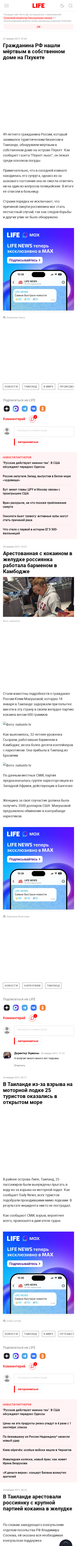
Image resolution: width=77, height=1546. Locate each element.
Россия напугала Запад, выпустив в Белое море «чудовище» (37, 478)
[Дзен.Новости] (6, 408)
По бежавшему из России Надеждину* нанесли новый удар (36, 1439)
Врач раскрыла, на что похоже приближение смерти (34, 505)
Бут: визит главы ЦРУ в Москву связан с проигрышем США (31, 491)
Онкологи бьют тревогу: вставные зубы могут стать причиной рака (35, 518)
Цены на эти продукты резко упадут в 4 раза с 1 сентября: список (37, 1425)
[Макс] (15, 408)
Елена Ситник (14, 1320)
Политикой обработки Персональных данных (28, 17)
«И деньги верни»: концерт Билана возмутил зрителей (34, 1474)
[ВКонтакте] (33, 408)
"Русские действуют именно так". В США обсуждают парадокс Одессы (31, 465)
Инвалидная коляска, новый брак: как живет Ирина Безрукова (35, 1461)
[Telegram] (24, 408)
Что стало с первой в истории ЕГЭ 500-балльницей (30, 531)
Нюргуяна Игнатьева (18, 916)
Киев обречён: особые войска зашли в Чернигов (37, 1450)
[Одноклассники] (42, 408)
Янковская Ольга (16, 317)
